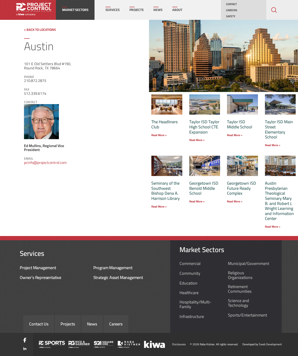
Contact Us (38, 324)
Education (188, 283)
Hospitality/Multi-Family (195, 304)
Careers (231, 10)
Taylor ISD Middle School (239, 124)
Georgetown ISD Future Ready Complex (241, 188)
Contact (231, 4)
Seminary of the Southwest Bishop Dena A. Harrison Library (165, 190)
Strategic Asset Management (118, 277)
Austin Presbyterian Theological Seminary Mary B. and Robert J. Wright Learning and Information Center (279, 200)
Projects (136, 10)
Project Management (38, 267)
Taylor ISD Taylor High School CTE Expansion (204, 127)
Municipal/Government (248, 263)
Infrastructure (191, 316)
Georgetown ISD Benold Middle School (203, 188)
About (177, 10)
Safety (230, 16)
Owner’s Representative (40, 277)
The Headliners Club (164, 124)
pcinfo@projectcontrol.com (45, 162)
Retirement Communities (239, 289)
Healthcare (189, 292)
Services (112, 10)
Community (189, 273)
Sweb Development (270, 344)
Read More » (159, 135)
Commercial (189, 263)
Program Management (112, 267)
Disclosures (179, 344)
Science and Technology (238, 303)
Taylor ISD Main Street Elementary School (279, 129)
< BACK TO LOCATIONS (40, 29)
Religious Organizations (240, 275)
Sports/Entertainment (247, 315)
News (158, 10)
